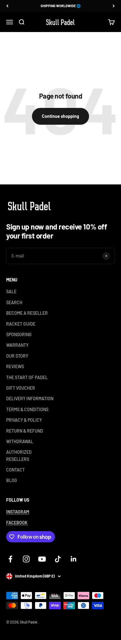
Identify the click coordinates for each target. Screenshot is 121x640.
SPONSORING (19, 334)
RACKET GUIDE (20, 324)
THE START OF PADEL (27, 377)
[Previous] (7, 6)
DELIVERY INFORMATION (29, 398)
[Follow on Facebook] (10, 559)
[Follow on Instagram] (26, 559)
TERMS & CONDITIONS (27, 409)
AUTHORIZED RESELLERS (19, 455)
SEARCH (14, 302)
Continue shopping (60, 116)
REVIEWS (15, 366)
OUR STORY (17, 356)
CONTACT (15, 469)
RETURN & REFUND (24, 431)
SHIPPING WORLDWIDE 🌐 (61, 6)
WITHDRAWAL (19, 441)
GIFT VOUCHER (20, 388)
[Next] (114, 6)
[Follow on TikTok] (58, 559)
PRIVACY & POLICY (24, 420)
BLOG (11, 480)
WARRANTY (17, 345)
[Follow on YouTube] (42, 559)
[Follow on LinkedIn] (73, 559)
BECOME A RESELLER (27, 313)
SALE (11, 291)
